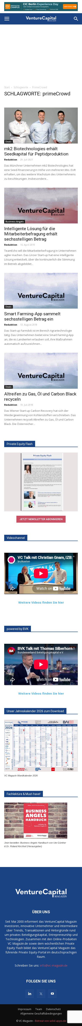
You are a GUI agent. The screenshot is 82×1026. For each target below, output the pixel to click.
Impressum (24, 1009)
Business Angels (14, 221)
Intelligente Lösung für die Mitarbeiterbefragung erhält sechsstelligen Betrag (30, 234)
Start (7, 87)
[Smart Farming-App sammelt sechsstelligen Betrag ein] (41, 291)
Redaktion (10, 159)
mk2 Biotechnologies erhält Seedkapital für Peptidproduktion (36, 151)
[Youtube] (52, 994)
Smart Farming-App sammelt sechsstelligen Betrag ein (32, 316)
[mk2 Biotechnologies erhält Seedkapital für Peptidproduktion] (41, 125)
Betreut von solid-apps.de (50, 1021)
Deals (8, 141)
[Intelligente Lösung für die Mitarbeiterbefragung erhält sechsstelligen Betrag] (41, 205)
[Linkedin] (29, 994)
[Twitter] (41, 994)
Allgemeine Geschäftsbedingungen (41, 1013)
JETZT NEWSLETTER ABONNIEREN (41, 519)
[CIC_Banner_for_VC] (41, 6)
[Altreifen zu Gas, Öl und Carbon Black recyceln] (41, 371)
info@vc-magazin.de (53, 965)
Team (38, 1009)
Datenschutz (53, 1009)
